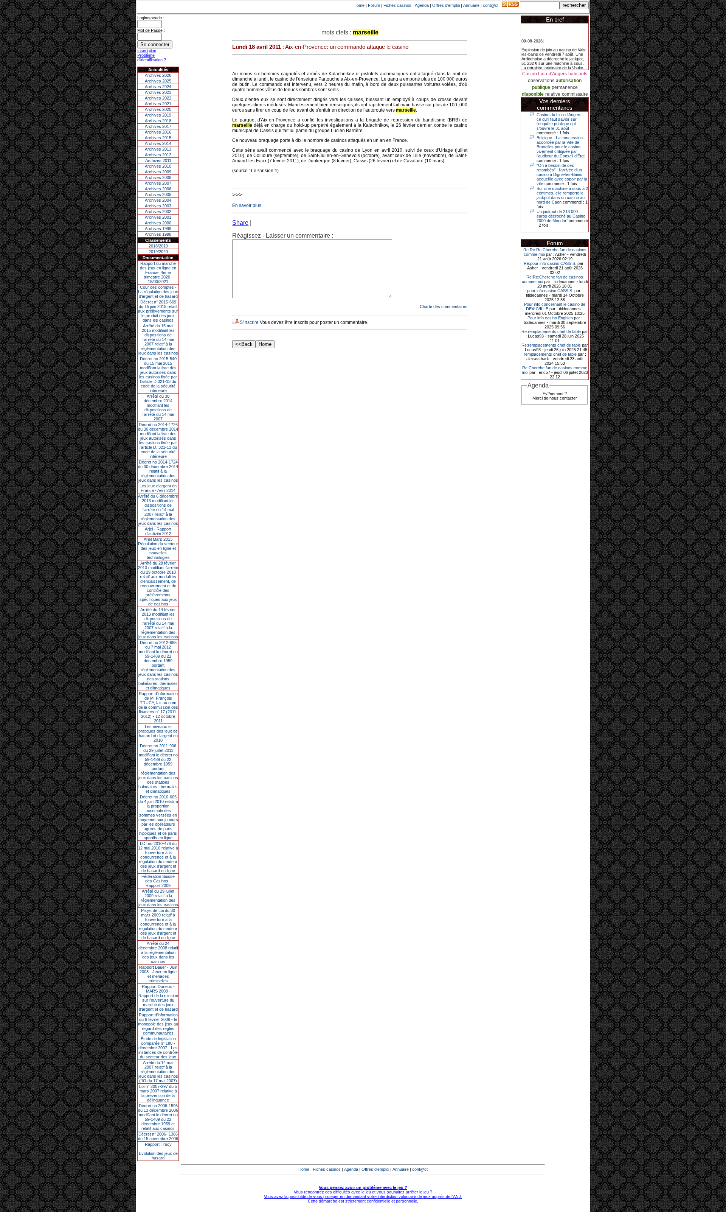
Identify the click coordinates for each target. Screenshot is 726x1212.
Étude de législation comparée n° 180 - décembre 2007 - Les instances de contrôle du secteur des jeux (158, 1047)
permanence (565, 87)
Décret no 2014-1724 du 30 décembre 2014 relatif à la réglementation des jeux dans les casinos (158, 471)
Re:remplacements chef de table (551, 331)
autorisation (569, 80)
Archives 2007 (158, 183)
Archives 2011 (158, 160)
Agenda (422, 5)
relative (552, 94)
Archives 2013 (158, 149)
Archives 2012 (158, 154)
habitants (577, 73)
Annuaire (471, 5)
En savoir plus (246, 205)
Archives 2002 (158, 211)
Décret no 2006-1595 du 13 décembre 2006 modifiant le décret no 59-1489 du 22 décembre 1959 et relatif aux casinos (158, 1117)
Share (240, 222)
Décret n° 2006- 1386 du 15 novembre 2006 (158, 1136)
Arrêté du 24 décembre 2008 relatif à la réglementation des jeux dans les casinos (158, 952)
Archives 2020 (158, 109)
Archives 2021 (158, 103)
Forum (374, 5)
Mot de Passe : (151, 30)
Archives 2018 (158, 120)
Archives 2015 (158, 137)
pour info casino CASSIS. (550, 290)
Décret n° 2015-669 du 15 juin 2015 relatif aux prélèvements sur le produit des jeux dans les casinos (158, 311)
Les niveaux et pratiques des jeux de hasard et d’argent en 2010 (158, 733)
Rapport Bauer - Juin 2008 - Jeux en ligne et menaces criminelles (158, 974)
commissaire (575, 94)
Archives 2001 (158, 217)
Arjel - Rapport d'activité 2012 (158, 531)
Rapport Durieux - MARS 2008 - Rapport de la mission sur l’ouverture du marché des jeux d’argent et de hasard (158, 997)
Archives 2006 (158, 189)
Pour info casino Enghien (550, 318)
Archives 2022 (158, 98)
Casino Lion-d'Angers (544, 73)
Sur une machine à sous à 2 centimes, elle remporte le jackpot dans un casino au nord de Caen (562, 195)
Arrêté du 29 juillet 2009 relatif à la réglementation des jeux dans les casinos (158, 898)
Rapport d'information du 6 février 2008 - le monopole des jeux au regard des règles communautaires (158, 1024)
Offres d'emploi (446, 5)
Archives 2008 (158, 177)
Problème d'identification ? (151, 57)
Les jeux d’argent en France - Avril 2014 (158, 488)
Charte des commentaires (443, 306)
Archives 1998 (158, 234)
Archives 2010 (158, 166)
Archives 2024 (158, 86)
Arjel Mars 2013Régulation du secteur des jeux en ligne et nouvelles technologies (158, 548)
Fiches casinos (397, 5)
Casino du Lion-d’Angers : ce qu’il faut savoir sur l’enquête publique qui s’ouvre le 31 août (560, 121)
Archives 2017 (158, 126)
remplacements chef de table (550, 354)
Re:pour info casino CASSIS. (550, 263)
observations (541, 80)
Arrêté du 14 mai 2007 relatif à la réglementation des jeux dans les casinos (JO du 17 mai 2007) (158, 1071)
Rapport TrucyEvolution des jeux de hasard (158, 1151)
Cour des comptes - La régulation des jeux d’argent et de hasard (158, 292)
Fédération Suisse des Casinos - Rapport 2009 (158, 881)
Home (359, 5)
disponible (533, 94)
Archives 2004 (158, 200)
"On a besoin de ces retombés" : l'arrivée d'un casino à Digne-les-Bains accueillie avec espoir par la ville (562, 174)
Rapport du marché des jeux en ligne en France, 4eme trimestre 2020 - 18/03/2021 (158, 272)
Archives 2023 (158, 92)
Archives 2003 (158, 206)
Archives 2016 (158, 132)
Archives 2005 (158, 194)
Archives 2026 (158, 75)
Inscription (146, 50)
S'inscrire (249, 322)
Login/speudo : (150, 18)
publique (541, 87)
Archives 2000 (158, 223)
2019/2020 (158, 251)
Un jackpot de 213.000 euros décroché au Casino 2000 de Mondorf (561, 216)
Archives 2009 (158, 172)
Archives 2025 (158, 81)
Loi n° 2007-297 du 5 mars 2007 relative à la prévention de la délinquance (158, 1093)
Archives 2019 (158, 115)
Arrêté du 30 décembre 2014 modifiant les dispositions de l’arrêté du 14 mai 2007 (158, 407)
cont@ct (490, 5)
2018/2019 (158, 246)
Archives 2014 (158, 143)
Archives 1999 (158, 228)
